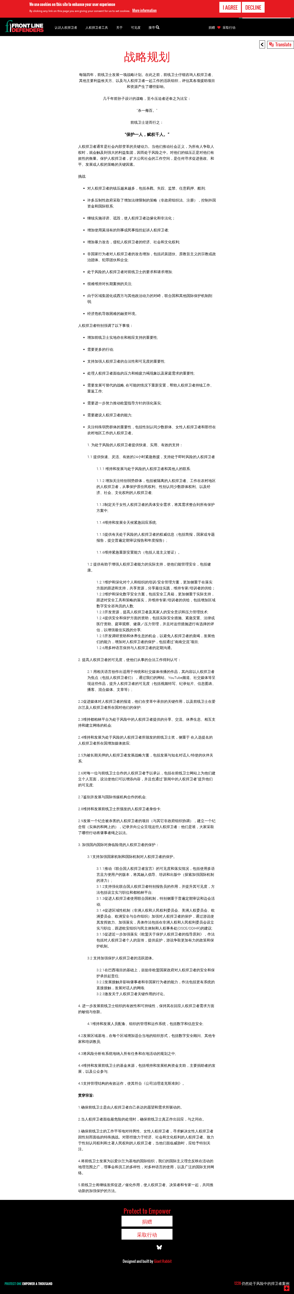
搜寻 (152, 27)
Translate (283, 44)
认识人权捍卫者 (66, 27)
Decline (253, 7)
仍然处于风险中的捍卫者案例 (261, 1283)
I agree (230, 7)
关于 (119, 27)
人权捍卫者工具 (96, 27)
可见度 (136, 27)
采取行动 (229, 27)
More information (144, 10)
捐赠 (212, 27)
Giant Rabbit (163, 1261)
